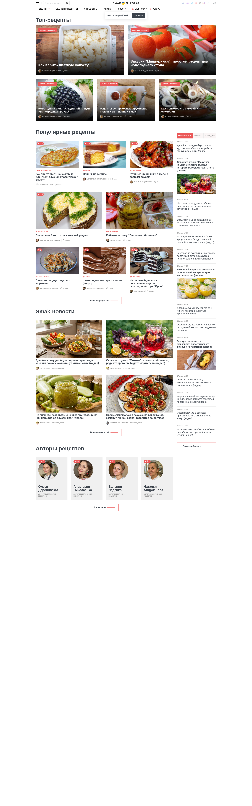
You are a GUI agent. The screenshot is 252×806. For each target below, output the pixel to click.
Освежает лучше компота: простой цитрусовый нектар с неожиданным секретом (196, 327)
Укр (214, 3)
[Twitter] (200, 3)
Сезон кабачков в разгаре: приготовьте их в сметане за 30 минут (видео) (194, 415)
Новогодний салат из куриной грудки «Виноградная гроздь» (64, 110)
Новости (121, 9)
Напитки (107, 9)
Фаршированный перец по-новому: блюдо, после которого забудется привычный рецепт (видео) (196, 399)
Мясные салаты (42, 276)
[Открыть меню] (37, 3)
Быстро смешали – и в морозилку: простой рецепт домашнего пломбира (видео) (194, 344)
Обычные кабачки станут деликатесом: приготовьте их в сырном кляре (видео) (194, 382)
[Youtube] (196, 3)
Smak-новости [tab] (184, 136)
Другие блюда (135, 170)
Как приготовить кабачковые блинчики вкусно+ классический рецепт (57, 177)
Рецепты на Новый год (66, 9)
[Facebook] (183, 3)
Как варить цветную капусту (63, 65)
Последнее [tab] (210, 136)
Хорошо (139, 15)
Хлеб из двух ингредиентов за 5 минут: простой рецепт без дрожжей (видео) (194, 311)
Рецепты (42, 9)
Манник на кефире (95, 174)
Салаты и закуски (47, 30)
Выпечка (86, 170)
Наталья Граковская (119, 423)
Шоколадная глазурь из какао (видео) (102, 282)
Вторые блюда (42, 231)
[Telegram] (192, 3)
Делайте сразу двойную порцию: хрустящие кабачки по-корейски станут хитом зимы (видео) (67, 362)
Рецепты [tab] (198, 136)
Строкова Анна (46, 185)
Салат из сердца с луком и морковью (53, 282)
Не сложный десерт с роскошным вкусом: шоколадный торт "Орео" (146, 283)
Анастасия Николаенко (97, 179)
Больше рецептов (99, 300)
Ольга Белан (115, 240)
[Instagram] (204, 3)
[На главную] (126, 3)
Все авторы (99, 507)
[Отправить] (67, 3)
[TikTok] (208, 3)
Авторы (156, 9)
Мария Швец (45, 368)
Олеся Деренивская (95, 288)
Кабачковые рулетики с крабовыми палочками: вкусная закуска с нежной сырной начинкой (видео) (196, 256)
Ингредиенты (90, 9)
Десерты (86, 276)
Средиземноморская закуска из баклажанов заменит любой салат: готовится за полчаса (135, 416)
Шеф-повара (141, 9)
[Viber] (187, 3)
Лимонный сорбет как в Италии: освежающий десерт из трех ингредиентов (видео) (196, 272)
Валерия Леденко (115, 488)
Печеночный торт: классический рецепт (62, 235)
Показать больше (192, 446)
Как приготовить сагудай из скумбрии (180, 110)
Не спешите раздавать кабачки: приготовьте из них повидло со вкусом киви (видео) (66, 416)
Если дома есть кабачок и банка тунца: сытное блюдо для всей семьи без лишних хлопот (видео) (195, 239)
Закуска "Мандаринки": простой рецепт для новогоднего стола (169, 63)
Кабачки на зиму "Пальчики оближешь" (131, 235)
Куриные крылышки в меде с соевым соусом (149, 175)
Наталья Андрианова (51, 71)
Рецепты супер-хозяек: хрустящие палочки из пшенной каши (123, 110)
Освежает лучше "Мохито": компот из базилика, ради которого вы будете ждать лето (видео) (137, 362)
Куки (124, 15)
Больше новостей (99, 432)
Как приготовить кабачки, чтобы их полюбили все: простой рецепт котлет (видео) (196, 432)
